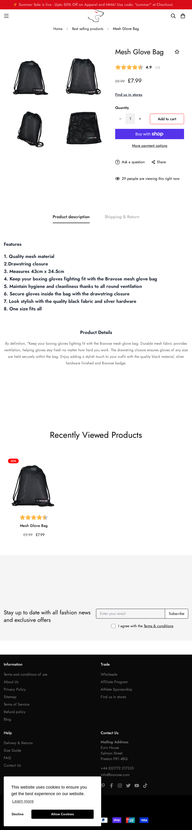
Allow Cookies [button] (62, 814)
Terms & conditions (158, 626)
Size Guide (12, 750)
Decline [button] (18, 814)
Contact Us (12, 765)
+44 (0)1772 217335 (117, 768)
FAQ (7, 758)
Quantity (122, 107)
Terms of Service (16, 704)
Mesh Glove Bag (34, 525)
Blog (7, 719)
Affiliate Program (114, 682)
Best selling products (87, 28)
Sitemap (10, 697)
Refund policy (15, 711)
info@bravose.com (115, 774)
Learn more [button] (23, 801)
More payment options (149, 145)
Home (58, 28)
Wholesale (109, 674)
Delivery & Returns (18, 743)
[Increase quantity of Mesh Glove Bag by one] (140, 118)
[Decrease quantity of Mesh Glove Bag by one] (120, 118)
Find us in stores (128, 94)
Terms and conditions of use (25, 674)
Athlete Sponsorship (116, 689)
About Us (11, 682)
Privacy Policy (15, 689)
